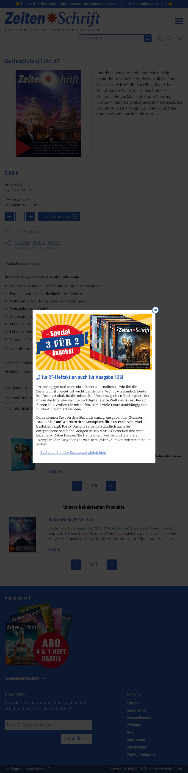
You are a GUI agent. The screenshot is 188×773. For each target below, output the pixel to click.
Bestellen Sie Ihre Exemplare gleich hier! (73, 452)
